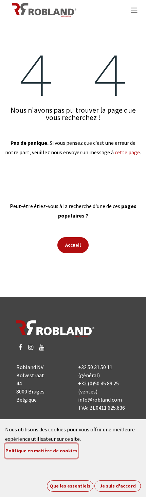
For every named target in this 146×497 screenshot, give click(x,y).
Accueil (73, 245)
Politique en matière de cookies (41, 451)
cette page (127, 152)
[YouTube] (41, 347)
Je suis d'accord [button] (118, 486)
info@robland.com (100, 399)
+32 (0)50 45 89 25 (98, 383)
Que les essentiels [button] (70, 486)
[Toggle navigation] (134, 10)
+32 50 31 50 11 (95, 367)
